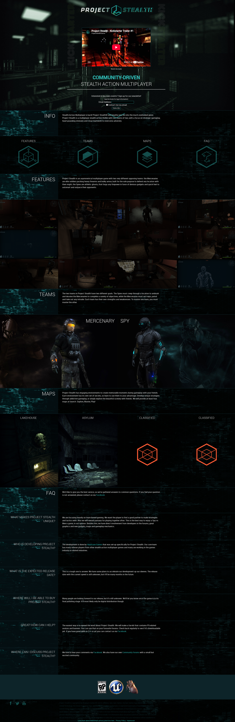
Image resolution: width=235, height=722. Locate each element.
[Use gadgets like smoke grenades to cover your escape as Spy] (147, 214)
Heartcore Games (94, 544)
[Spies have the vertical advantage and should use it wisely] (147, 273)
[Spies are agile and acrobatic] (88, 214)
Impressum (131, 720)
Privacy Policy (121, 720)
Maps (147, 141)
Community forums (130, 652)
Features (28, 141)
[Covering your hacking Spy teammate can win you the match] (147, 244)
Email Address (105, 102)
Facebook (100, 495)
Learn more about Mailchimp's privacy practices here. (96, 720)
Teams (88, 141)
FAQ (206, 141)
